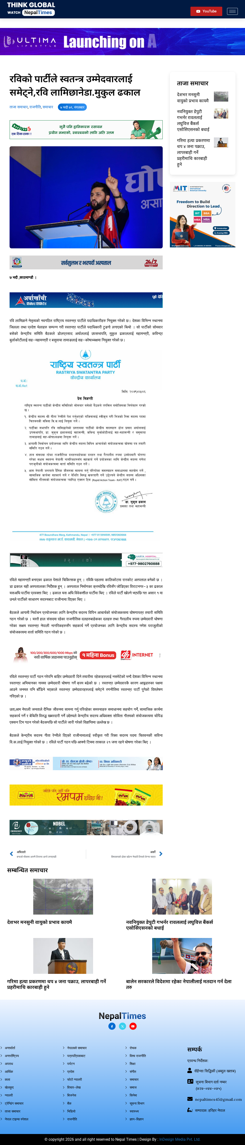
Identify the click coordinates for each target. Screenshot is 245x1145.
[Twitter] (122, 1026)
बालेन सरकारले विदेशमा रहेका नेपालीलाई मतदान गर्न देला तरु (179, 984)
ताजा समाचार (19, 107)
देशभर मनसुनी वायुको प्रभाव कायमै (193, 97)
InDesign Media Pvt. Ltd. (179, 1139)
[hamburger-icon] (232, 11)
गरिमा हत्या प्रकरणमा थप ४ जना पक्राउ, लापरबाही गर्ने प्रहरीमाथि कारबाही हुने (193, 152)
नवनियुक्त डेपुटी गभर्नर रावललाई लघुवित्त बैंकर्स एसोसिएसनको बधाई (193, 120)
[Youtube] (133, 1026)
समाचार (48, 107)
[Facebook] (112, 1026)
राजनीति (35, 107)
